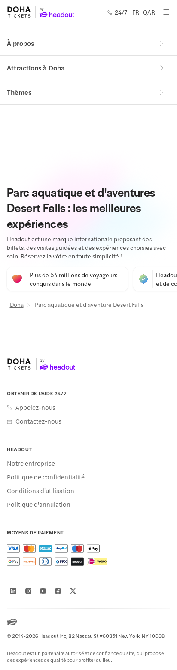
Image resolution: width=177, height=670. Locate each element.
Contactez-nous (38, 421)
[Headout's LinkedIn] (13, 591)
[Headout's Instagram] (28, 591)
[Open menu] (166, 12)
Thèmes (19, 92)
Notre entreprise (31, 463)
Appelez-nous (35, 407)
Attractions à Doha (36, 68)
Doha (17, 304)
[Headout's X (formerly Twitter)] (73, 591)
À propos (20, 43)
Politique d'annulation (38, 504)
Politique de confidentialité (46, 477)
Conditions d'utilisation (40, 490)
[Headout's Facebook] (58, 591)
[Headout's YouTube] (43, 591)
